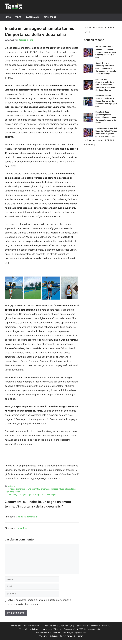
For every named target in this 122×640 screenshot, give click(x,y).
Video (18, 17)
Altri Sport (50, 17)
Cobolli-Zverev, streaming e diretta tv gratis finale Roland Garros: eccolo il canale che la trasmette (105, 68)
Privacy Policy (66, 636)
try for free (21, 528)
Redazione (53, 636)
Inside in (11, 486)
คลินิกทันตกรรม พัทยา (27, 516)
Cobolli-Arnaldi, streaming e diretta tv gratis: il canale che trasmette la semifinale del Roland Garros (105, 84)
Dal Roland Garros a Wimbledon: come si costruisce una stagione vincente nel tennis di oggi (105, 52)
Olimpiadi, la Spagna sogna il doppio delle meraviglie (32, 494)
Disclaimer (78, 636)
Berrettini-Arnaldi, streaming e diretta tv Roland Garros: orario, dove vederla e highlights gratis (106, 101)
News (8, 17)
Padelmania (32, 17)
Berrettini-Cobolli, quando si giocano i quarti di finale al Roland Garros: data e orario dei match (105, 117)
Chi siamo (43, 636)
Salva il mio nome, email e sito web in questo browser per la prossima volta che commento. (39, 602)
